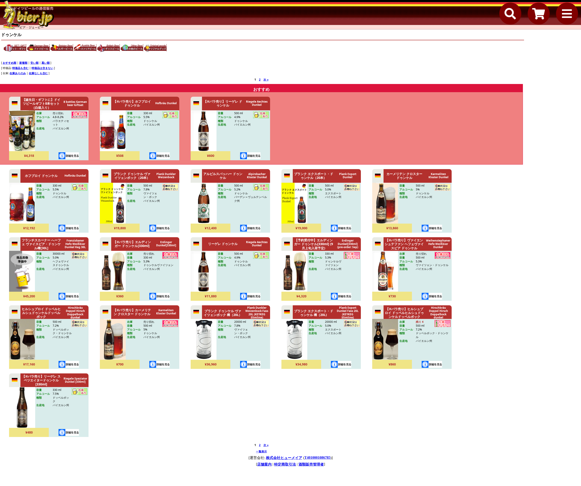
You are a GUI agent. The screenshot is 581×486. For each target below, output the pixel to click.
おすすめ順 (9, 63)
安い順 (34, 63)
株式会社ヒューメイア (284, 458)
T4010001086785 (317, 457)
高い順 (46, 63)
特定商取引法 (285, 464)
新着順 (23, 63)
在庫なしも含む (38, 73)
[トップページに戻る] (28, 15)
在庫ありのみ (18, 73)
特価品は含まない (42, 68)
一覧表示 (261, 451)
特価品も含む (20, 68)
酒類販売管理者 (311, 464)
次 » (265, 79)
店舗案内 (264, 464)
